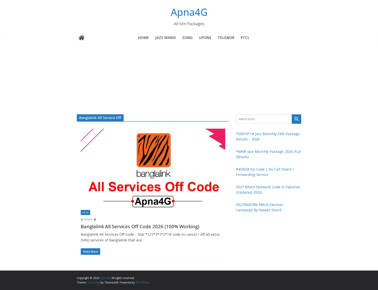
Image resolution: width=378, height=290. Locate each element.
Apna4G (189, 12)
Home (143, 37)
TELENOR (226, 37)
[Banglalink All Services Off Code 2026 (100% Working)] (153, 169)
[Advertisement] (189, 73)
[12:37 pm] (95, 219)
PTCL (245, 37)
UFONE (205, 37)
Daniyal (88, 219)
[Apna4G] (81, 37)
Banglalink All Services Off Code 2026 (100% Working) (140, 226)
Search (296, 119)
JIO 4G (85, 212)
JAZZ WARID (165, 37)
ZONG (187, 37)
